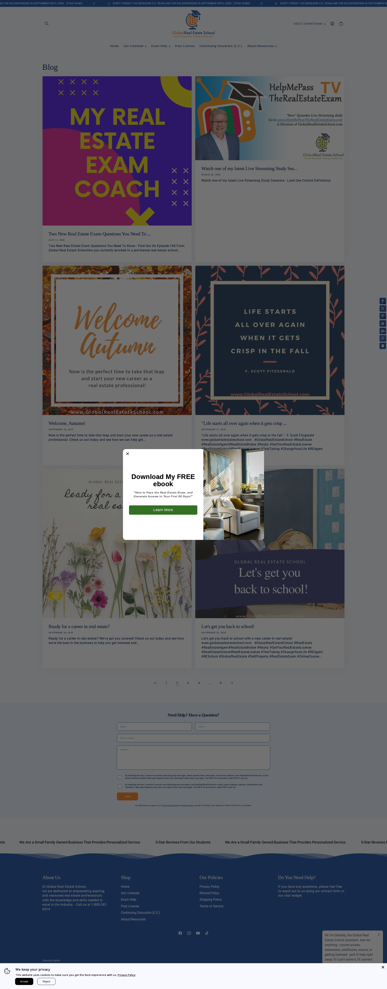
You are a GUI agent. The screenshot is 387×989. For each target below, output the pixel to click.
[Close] (383, 967)
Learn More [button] (163, 510)
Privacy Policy (126, 975)
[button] (127, 453)
